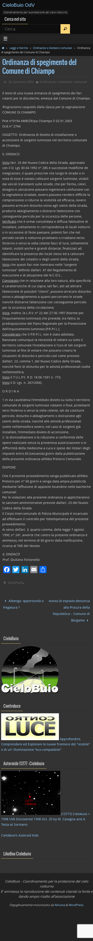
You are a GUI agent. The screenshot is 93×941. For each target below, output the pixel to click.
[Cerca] (65, 29)
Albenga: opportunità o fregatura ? (23, 603)
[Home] (3, 48)
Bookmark (15, 582)
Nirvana (59, 901)
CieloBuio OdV (18, 5)
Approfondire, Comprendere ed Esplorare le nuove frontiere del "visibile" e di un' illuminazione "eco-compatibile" (45, 740)
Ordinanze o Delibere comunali (52, 48)
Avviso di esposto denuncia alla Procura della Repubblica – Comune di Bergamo (69, 608)
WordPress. (76, 901)
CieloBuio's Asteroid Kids (20, 831)
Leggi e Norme (18, 48)
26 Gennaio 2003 (21, 82)
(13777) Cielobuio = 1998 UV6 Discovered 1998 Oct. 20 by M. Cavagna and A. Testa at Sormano (45, 815)
